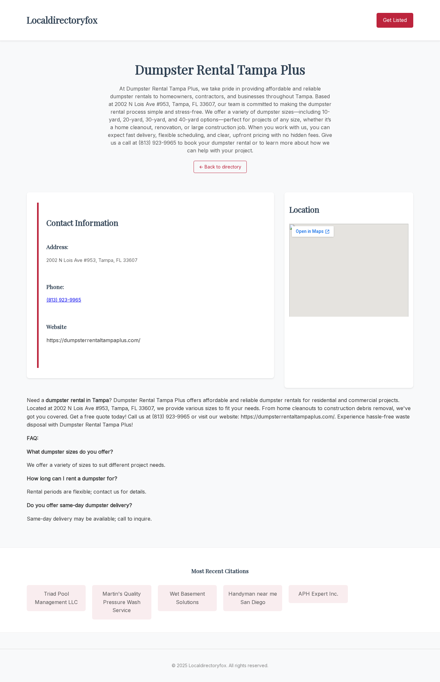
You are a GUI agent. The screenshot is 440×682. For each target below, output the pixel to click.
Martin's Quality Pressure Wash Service (121, 602)
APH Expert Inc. (318, 594)
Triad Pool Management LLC (56, 598)
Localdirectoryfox (62, 20)
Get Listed (395, 20)
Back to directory (220, 166)
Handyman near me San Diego (252, 598)
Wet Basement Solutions (187, 598)
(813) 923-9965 (63, 300)
